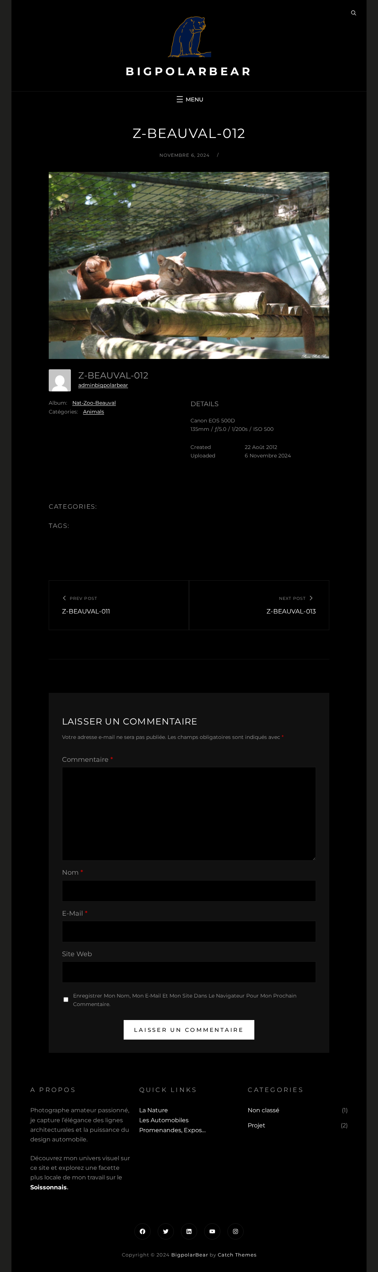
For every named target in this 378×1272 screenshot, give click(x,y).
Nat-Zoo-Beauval (94, 403)
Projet (256, 1125)
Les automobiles (164, 1120)
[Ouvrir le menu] (189, 99)
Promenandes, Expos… (172, 1130)
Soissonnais (48, 1187)
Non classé (263, 1110)
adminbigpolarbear (103, 385)
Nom (72, 872)
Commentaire (87, 760)
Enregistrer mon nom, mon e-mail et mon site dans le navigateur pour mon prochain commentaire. (184, 999)
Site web (77, 954)
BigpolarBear (189, 71)
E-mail (74, 913)
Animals (93, 411)
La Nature (153, 1110)
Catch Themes (237, 1255)
